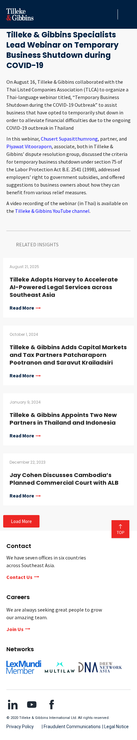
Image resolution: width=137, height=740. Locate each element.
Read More (22, 308)
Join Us (15, 629)
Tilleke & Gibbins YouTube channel (52, 211)
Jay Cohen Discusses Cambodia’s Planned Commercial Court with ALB (64, 479)
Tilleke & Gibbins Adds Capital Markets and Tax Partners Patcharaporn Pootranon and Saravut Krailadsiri (68, 354)
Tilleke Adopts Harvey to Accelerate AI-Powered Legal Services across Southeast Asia (64, 287)
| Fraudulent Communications (71, 726)
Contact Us (19, 577)
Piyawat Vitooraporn (29, 146)
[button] (111, 14)
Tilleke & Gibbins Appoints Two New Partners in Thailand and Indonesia (63, 419)
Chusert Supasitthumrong (69, 138)
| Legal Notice (115, 726)
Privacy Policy (20, 726)
